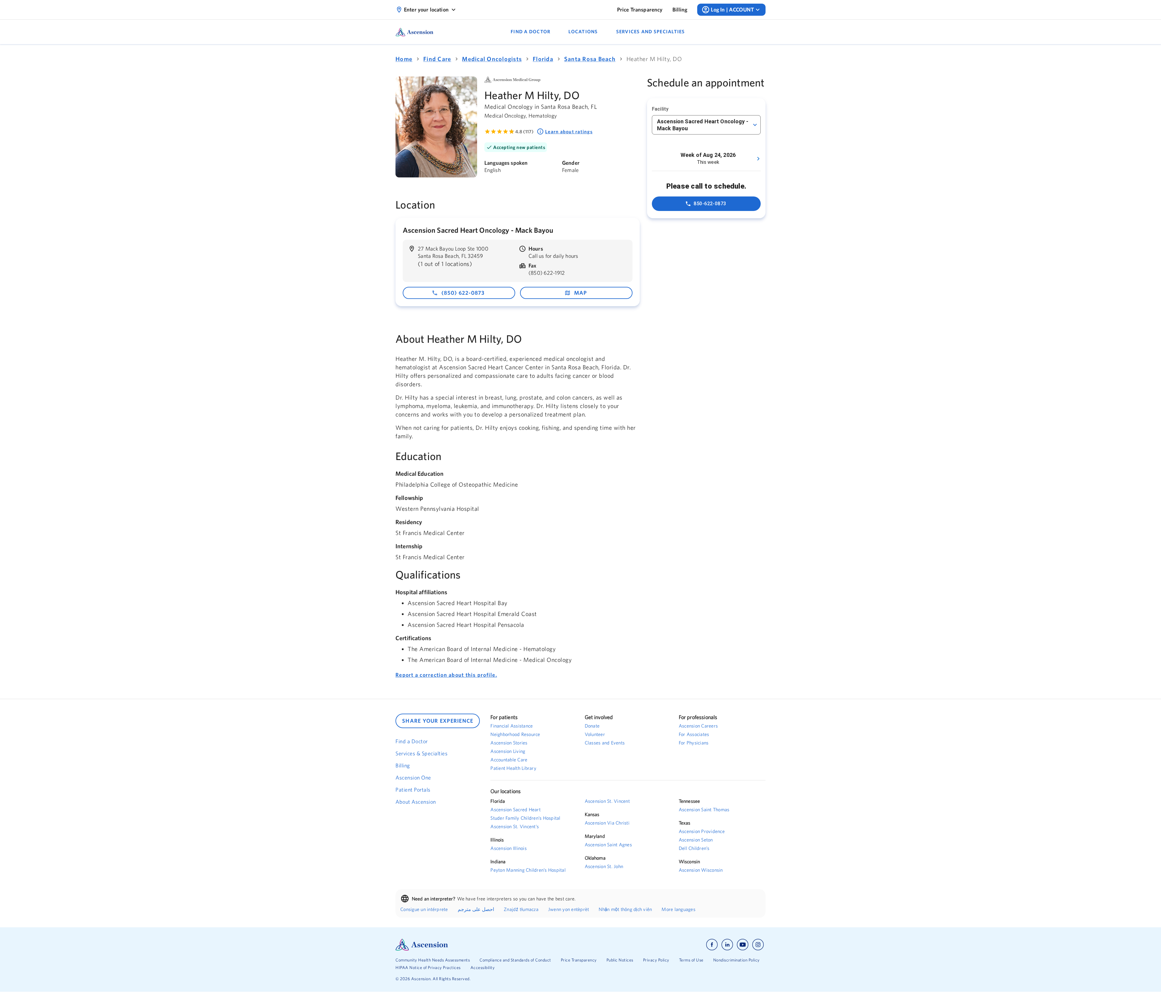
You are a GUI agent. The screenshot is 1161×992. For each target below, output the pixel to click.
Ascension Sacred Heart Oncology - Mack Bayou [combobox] (702, 124)
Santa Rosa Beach (590, 58)
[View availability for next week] (758, 159)
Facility (660, 109)
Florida (543, 58)
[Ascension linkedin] (727, 945)
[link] (640, 9)
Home (403, 58)
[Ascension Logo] (487, 945)
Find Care (437, 58)
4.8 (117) (524, 131)
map (580, 293)
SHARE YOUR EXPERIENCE (437, 721)
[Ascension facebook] (712, 945)
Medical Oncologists (492, 58)
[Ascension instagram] (758, 945)
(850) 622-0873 (463, 293)
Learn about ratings (569, 131)
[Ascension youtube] (743, 945)
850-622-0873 (710, 203)
